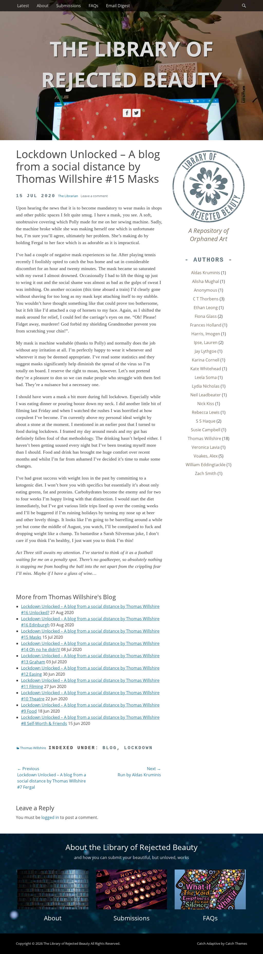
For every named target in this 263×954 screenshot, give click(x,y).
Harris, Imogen (205, 334)
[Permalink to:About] (52, 890)
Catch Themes (236, 943)
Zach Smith (206, 473)
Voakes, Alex (206, 456)
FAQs (93, 5)
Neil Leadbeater (205, 395)
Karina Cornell (205, 360)
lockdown (138, 747)
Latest (23, 5)
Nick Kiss (205, 403)
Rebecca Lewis (206, 412)
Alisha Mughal (205, 281)
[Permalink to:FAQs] (210, 890)
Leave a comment (94, 196)
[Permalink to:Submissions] (131, 890)
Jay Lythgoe (206, 351)
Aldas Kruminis (205, 272)
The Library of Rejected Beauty (66, 943)
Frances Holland (205, 325)
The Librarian (68, 196)
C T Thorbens (206, 299)
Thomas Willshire (33, 748)
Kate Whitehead (205, 368)
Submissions (68, 5)
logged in (50, 817)
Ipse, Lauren (206, 342)
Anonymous (205, 290)
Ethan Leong (206, 307)
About (43, 5)
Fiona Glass (206, 316)
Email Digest (118, 5)
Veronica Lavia (206, 447)
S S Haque (205, 421)
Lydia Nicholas (206, 386)
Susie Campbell (205, 430)
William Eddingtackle (206, 465)
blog (109, 747)
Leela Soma (206, 377)
